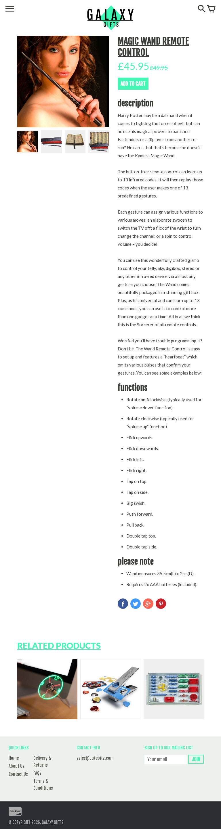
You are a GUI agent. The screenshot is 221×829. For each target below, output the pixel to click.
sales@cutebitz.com (95, 758)
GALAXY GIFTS (52, 822)
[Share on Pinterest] (161, 603)
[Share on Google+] (148, 603)
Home (14, 758)
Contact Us (18, 774)
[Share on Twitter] (135, 603)
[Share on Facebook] (123, 603)
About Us (16, 766)
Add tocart (133, 83)
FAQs (37, 773)
